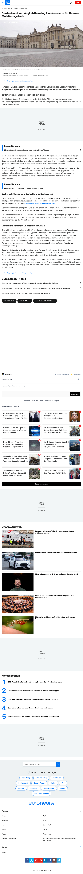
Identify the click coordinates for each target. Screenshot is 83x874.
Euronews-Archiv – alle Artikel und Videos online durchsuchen (59, 839)
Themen (5, 811)
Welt (16, 8)
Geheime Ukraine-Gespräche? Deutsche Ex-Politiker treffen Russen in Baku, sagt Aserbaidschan (36, 288)
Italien (53, 783)
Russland (33, 788)
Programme (47, 834)
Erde (44, 820)
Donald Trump (39, 783)
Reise (4, 829)
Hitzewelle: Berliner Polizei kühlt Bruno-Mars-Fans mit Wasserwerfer (26, 293)
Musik (62, 788)
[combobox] (41, 764)
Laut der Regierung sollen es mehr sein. (40, 203)
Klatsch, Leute (49, 788)
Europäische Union (41, 793)
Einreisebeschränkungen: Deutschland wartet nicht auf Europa (26, 150)
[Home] (2, 8)
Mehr (4, 852)
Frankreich (57, 778)
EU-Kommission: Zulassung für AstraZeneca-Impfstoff (23, 188)
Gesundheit (47, 825)
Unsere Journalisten (9, 838)
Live (78, 2)
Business (5, 820)
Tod (63, 783)
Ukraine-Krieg (41, 778)
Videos (4, 834)
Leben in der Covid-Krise (45, 301)
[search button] (58, 764)
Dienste (4, 847)
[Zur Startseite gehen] (7, 2)
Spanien (21, 788)
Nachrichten (9, 8)
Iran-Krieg (26, 778)
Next (3, 825)
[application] (41, 43)
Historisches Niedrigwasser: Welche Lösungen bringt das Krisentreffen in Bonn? (30, 283)
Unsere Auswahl (12, 527)
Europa (4, 816)
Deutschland (24, 8)
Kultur (45, 829)
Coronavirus (9, 301)
